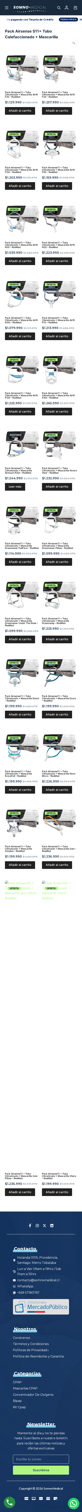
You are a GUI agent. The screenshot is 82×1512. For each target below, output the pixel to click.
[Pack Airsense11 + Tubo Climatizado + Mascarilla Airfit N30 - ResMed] (59, 219)
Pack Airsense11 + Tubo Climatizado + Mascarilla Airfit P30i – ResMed (21, 395)
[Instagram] (37, 1225)
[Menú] (6, 7)
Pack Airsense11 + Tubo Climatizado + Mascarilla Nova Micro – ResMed (58, 773)
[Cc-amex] (48, 1498)
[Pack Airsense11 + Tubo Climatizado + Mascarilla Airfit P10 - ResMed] (59, 294)
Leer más (15, 486)
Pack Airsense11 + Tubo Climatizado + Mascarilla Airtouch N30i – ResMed (18, 470)
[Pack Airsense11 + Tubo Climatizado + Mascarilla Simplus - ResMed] (22, 823)
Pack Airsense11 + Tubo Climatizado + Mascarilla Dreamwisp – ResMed (55, 621)
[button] (73, 1503)
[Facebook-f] (30, 1225)
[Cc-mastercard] (33, 1498)
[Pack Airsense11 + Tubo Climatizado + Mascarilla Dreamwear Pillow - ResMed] (59, 520)
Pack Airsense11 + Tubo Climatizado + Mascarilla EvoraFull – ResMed (18, 773)
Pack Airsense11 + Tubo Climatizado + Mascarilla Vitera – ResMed (59, 1176)
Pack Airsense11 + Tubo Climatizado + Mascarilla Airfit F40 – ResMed (58, 170)
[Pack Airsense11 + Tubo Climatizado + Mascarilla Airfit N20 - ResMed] (22, 219)
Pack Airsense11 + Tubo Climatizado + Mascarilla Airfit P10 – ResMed (58, 320)
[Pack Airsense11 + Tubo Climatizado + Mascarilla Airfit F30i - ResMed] (22, 144)
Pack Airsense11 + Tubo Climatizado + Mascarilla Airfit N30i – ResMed (21, 320)
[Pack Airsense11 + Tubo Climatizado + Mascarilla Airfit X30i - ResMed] (59, 369)
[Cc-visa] (26, 1498)
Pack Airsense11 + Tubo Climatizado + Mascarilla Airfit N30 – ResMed (58, 245)
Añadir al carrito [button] (20, 110)
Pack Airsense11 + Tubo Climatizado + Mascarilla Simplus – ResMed (18, 848)
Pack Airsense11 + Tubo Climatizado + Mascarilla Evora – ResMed (59, 698)
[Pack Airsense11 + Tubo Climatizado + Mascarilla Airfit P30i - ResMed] (22, 369)
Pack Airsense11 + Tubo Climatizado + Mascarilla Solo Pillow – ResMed (21, 1176)
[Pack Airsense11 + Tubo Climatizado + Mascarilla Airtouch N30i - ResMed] (22, 444)
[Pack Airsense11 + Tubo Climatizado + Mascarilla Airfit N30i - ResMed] (22, 294)
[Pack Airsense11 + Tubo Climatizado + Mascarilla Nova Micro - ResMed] (59, 747)
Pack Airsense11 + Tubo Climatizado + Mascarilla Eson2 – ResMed (22, 698)
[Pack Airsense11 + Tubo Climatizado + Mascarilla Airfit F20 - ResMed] (22, 68)
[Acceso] (66, 8)
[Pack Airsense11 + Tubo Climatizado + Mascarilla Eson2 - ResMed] (22, 672)
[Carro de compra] (74, 7)
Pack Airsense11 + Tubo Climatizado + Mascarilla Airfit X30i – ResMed (58, 395)
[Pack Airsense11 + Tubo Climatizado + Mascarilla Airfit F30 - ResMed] (59, 68)
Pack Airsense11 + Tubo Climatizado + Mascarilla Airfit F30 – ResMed (58, 94)
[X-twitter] (44, 1225)
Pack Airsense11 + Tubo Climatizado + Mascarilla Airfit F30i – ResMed (21, 170)
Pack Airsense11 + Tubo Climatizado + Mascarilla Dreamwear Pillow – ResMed (57, 545)
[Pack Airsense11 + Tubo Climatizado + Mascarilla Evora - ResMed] (59, 672)
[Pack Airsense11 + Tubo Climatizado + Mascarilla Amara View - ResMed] (59, 444)
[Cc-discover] (55, 1498)
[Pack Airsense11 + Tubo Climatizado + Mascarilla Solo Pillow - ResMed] (22, 1024)
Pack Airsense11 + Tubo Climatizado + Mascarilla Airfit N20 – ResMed (21, 245)
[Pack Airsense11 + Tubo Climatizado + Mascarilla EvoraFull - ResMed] (22, 747)
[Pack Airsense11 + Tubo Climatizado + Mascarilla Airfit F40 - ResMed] (59, 144)
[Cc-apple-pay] (41, 1498)
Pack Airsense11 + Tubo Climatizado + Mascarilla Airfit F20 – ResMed (21, 94)
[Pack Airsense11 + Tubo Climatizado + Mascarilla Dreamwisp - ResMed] (59, 595)
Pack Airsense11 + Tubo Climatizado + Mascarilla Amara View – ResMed (59, 470)
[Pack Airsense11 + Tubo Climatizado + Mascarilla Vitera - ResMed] (59, 1024)
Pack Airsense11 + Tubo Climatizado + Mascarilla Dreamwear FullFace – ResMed (22, 545)
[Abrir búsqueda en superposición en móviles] (59, 7)
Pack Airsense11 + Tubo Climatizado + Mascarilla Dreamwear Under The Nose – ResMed (21, 622)
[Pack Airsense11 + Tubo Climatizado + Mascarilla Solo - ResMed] (59, 823)
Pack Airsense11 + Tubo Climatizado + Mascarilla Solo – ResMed (59, 848)
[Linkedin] (51, 1225)
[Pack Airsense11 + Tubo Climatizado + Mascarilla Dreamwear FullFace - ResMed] (22, 520)
